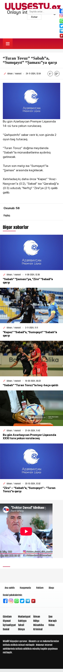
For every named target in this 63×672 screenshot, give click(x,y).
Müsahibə (38, 625)
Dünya (21, 629)
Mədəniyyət (24, 616)
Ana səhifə (10, 588)
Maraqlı (52, 621)
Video (51, 625)
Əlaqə (51, 588)
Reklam (39, 588)
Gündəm (7, 616)
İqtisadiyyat (9, 625)
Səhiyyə (22, 621)
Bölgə (36, 621)
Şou (50, 616)
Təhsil (21, 625)
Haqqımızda (25, 588)
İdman (36, 616)
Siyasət (7, 621)
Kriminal (38, 629)
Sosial (6, 629)
